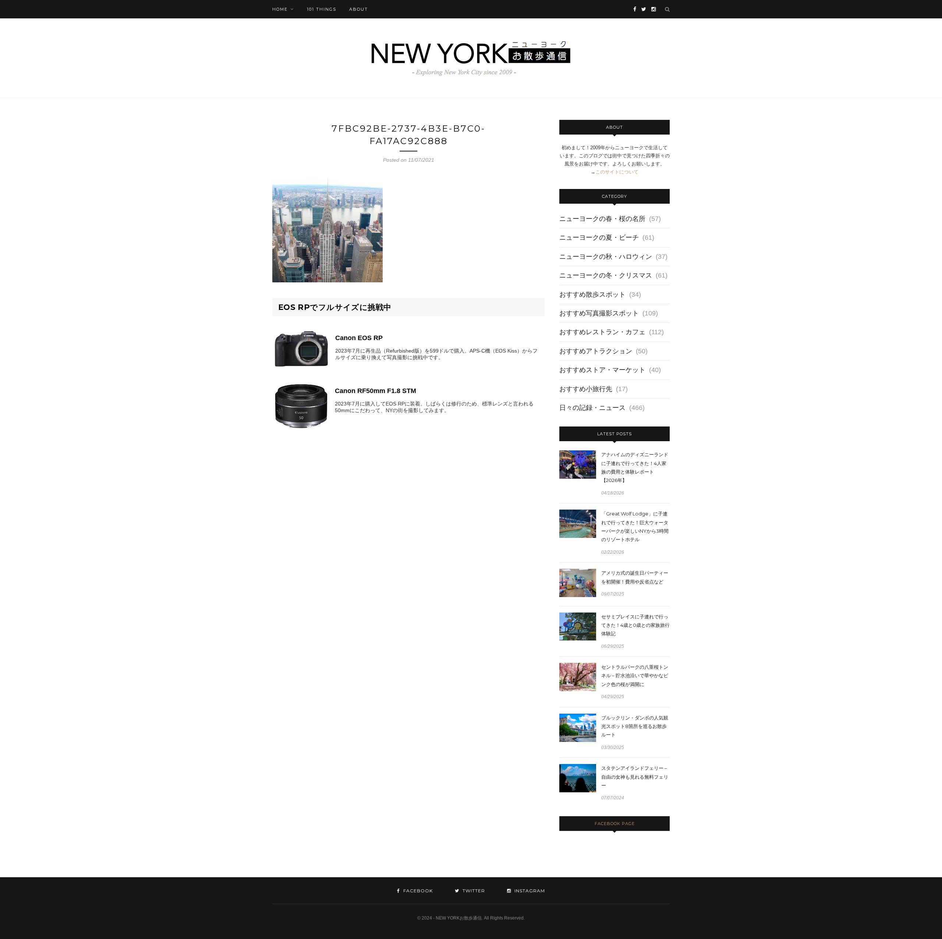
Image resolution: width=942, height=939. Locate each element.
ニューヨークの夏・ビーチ (599, 237)
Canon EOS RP (359, 338)
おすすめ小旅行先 (585, 389)
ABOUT (358, 9)
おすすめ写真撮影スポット (599, 313)
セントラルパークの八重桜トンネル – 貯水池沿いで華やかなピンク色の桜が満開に (634, 675)
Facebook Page (615, 823)
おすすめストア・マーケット (602, 370)
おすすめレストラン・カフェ (602, 332)
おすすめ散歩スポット (592, 294)
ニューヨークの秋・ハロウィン (605, 256)
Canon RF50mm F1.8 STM (375, 390)
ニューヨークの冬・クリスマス (605, 275)
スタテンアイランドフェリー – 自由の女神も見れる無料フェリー (634, 776)
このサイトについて (616, 172)
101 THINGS (321, 9)
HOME (280, 9)
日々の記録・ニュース (592, 407)
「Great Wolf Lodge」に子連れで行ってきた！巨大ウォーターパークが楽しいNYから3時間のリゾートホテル (635, 526)
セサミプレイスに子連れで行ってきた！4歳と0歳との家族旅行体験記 (635, 625)
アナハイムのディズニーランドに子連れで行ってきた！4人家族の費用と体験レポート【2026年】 (634, 467)
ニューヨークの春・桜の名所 (602, 218)
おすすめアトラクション (595, 351)
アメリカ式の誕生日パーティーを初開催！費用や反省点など (634, 577)
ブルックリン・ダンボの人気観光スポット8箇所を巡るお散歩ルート (634, 726)
